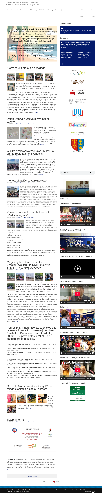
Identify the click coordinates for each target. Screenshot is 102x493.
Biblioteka (41, 10)
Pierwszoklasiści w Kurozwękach (27, 180)
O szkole (19, 10)
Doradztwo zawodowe (72, 10)
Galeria (83, 10)
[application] (77, 216)
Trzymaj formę (16, 419)
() (76, 50)
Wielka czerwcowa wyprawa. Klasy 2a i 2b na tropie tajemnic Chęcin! (31, 152)
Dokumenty (50, 10)
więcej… (37, 112)
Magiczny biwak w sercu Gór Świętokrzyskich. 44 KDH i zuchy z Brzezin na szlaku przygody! (28, 264)
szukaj (93, 16)
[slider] (76, 224)
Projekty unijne (59, 10)
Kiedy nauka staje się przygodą (26, 67)
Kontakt (90, 10)
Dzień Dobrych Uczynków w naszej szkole (28, 120)
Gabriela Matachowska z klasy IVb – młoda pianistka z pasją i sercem (29, 387)
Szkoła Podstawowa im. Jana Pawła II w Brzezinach (22, 4)
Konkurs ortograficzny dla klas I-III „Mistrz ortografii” (28, 214)
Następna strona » (32, 476)
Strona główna (10, 10)
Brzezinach (31, 23)
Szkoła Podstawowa (21, 23)
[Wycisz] (90, 224)
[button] (77, 216)
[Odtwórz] (62, 224)
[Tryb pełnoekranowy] (93, 224)
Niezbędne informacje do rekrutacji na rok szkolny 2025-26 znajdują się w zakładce (76, 31)
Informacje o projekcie (90, 491)
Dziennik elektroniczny (31, 10)
